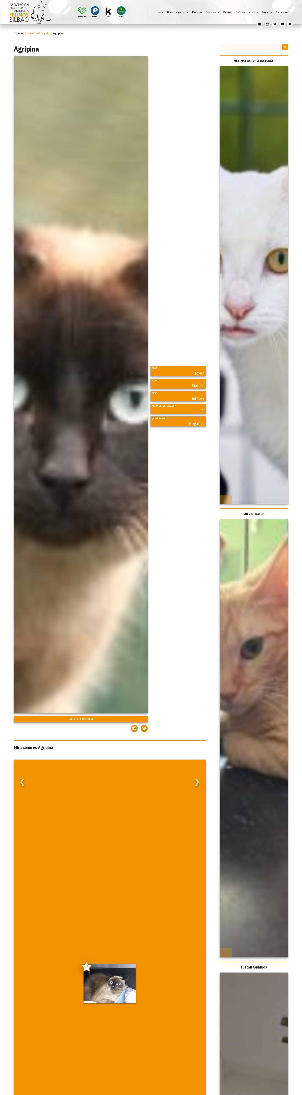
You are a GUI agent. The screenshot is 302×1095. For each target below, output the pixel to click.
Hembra (197, 398)
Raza (154, 380)
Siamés (198, 385)
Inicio (160, 12)
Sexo (154, 393)
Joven (199, 373)
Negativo (196, 423)
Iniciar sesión (283, 12)
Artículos (253, 12)
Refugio (227, 12)
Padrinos (197, 12)
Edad (154, 368)
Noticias (240, 12)
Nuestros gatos (176, 12)
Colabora (211, 12)
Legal (265, 12)
